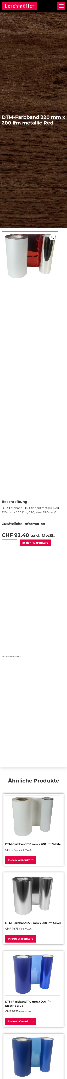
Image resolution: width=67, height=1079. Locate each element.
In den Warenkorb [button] (21, 860)
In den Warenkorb (35, 542)
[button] (61, 6)
